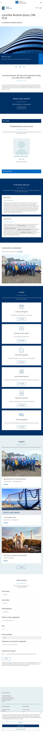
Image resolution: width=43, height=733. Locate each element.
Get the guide (21, 319)
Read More (6, 484)
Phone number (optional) (11, 617)
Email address (7, 609)
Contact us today (21, 107)
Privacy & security (25, 709)
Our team (6, 121)
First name (5, 591)
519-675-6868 (7, 700)
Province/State (7, 634)
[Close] (41, 713)
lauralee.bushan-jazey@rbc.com (8, 698)
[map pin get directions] (21, 673)
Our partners (7, 171)
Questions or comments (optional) (14, 641)
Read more (6, 522)
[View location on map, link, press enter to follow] (21, 675)
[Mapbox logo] (4, 680)
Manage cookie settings (20, 729)
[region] (21, 675)
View (41, 2)
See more (21, 567)
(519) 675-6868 (7, 59)
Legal (23, 711)
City (3, 626)
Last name (5, 600)
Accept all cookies (20, 725)
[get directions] (21, 673)
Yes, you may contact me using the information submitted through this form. (21, 654)
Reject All (20, 722)
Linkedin (3, 701)
